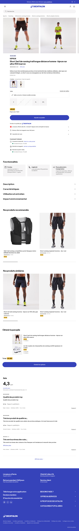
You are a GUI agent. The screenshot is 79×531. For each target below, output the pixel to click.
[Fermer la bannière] (74, 2)
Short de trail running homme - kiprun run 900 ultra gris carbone (21, 312)
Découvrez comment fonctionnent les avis (14, 390)
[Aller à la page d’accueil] (37, 6)
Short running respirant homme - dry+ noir (53, 251)
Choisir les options (39, 364)
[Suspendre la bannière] (72, 2)
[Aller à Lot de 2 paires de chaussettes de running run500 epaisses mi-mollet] (17, 350)
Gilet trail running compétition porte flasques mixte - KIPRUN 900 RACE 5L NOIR (20, 252)
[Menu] (5, 6)
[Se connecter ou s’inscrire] (70, 6)
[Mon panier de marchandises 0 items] (74, 6)
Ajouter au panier (39, 117)
